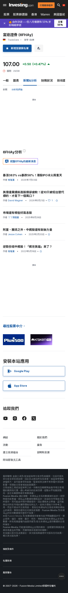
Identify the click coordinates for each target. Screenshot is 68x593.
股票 (6, 14)
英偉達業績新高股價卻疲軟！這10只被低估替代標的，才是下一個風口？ (33, 194)
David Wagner (15, 200)
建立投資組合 (10, 452)
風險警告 (7, 572)
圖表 (16, 80)
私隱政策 (7, 560)
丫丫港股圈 (13, 217)
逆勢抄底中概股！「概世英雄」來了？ (27, 246)
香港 (34, 14)
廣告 (39, 444)
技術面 (61, 80)
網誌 (5, 437)
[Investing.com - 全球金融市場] (21, 5)
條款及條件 (8, 549)
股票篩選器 (20, 14)
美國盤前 (59, 14)
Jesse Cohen (15, 234)
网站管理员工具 (12, 459)
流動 (5, 444)
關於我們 (42, 437)
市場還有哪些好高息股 (17, 213)
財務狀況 (47, 80)
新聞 (5, 89)
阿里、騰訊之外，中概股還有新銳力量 (27, 229)
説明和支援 (43, 452)
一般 (6, 80)
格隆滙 (11, 179)
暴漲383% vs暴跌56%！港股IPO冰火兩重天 (32, 175)
